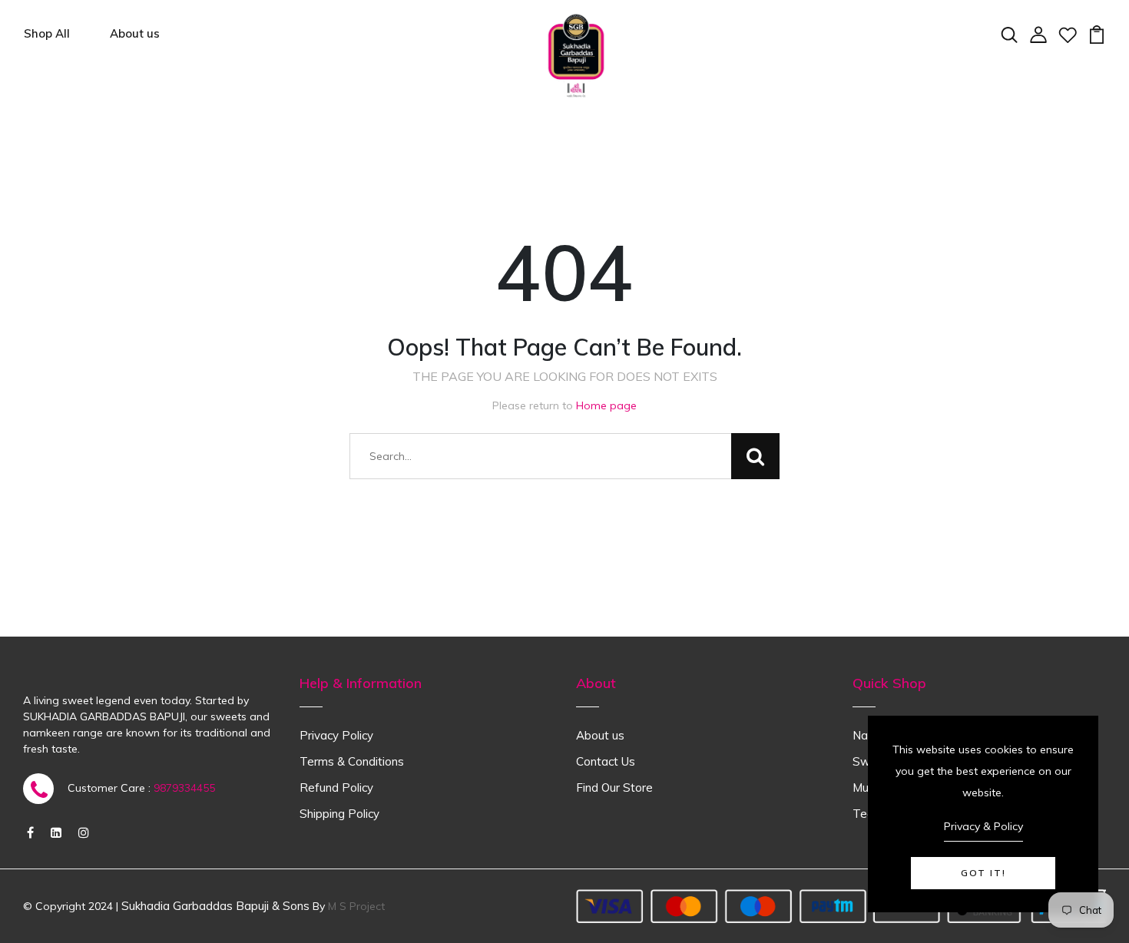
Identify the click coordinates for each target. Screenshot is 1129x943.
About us (135, 33)
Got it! (983, 872)
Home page (606, 405)
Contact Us (605, 761)
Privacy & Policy (983, 826)
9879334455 (184, 788)
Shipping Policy (339, 813)
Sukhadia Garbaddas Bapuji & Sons (215, 905)
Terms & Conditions (352, 761)
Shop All (47, 33)
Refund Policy (336, 787)
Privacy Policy (336, 735)
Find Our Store (614, 787)
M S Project (356, 906)
